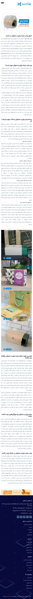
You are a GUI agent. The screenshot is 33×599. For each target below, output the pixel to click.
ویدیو (30, 527)
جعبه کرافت (29, 542)
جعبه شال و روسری (27, 580)
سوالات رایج (29, 562)
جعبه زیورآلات (29, 585)
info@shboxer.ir (25, 513)
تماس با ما (29, 570)
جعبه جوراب (29, 583)
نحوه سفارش (29, 565)
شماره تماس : (25, 510)
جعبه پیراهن (29, 588)
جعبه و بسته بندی (28, 560)
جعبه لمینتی (29, 545)
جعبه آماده (29, 552)
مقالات (30, 532)
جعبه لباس (29, 577)
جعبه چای (3, 53)
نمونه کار (30, 529)
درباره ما (30, 567)
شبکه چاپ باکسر (28, 524)
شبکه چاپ (9, 596)
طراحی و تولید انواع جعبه (23, 356)
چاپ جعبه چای (28, 38)
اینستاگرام (29, 535)
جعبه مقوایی (29, 547)
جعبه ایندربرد (29, 550)
